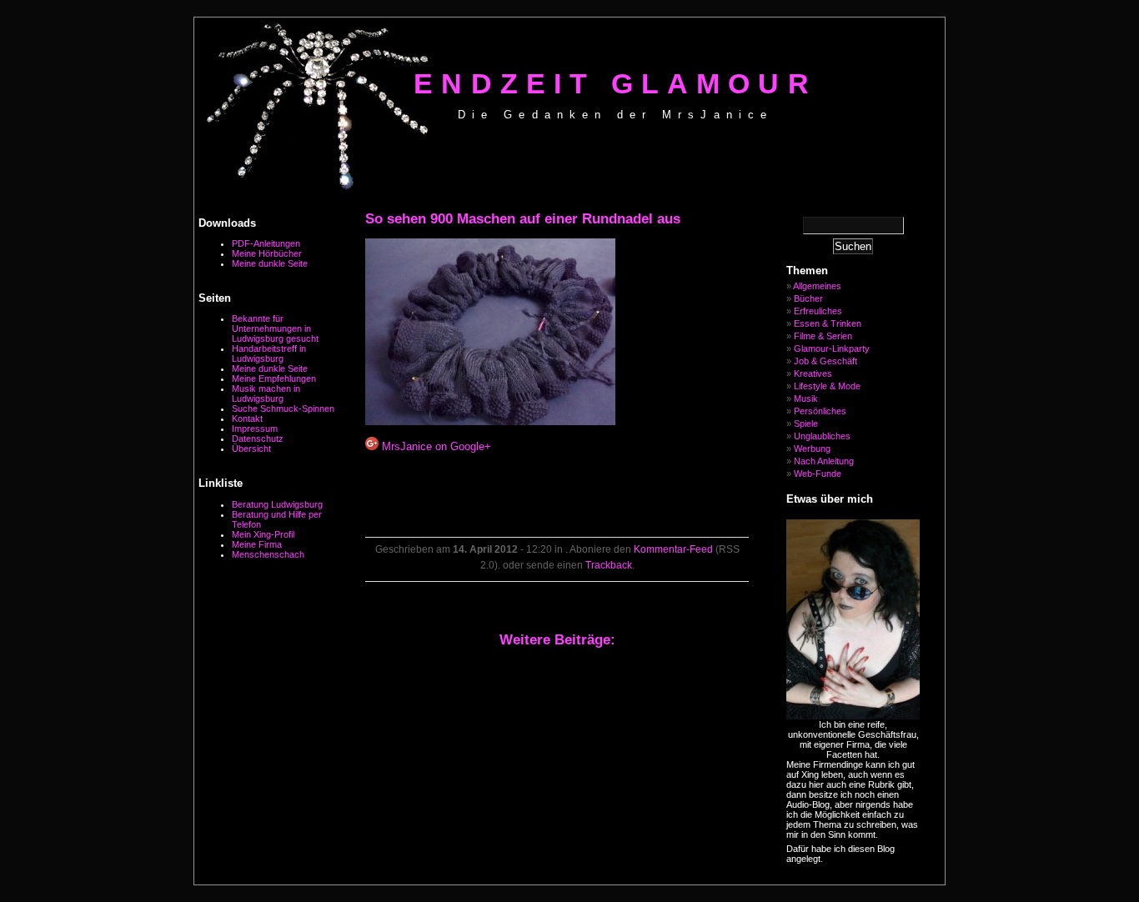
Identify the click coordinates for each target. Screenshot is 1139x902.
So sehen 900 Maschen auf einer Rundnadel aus (522, 219)
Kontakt (247, 418)
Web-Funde (817, 474)
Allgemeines (817, 286)
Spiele (806, 423)
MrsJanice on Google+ (435, 446)
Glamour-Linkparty (832, 348)
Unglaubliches (822, 436)
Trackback (608, 565)
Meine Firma (257, 544)
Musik (806, 398)
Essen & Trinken (827, 323)
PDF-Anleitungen (266, 243)
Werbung (812, 448)
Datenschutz (257, 438)
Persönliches (820, 411)
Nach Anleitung (824, 461)
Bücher (808, 298)
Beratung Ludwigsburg (277, 504)
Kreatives (813, 373)
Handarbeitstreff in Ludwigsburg (269, 353)
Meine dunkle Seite (270, 263)
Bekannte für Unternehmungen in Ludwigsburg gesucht (275, 328)
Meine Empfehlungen (274, 378)
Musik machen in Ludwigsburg (266, 393)
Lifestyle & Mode (827, 386)
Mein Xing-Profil (263, 534)
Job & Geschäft (825, 361)
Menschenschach (268, 554)
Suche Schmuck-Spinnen (283, 408)
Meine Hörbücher (267, 253)
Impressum (255, 428)
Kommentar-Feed (673, 549)
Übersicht (251, 448)
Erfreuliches (818, 311)
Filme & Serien (823, 336)
